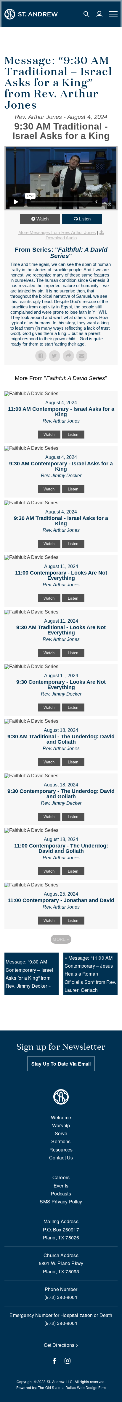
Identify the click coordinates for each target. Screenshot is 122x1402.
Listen (85, 218)
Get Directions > (61, 1345)
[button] (86, 14)
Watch (42, 218)
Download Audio (61, 237)
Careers (61, 1177)
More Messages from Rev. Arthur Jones (57, 232)
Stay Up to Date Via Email (61, 1063)
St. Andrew (56, 1381)
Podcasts (61, 1193)
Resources (61, 1149)
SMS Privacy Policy (61, 1201)
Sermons (60, 1141)
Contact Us (61, 1157)
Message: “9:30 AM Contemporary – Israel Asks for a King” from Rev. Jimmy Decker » (29, 973)
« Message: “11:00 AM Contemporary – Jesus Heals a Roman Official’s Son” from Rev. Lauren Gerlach (90, 973)
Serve (61, 1133)
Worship (61, 1125)
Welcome (61, 1117)
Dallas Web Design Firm (85, 1387)
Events (61, 1185)
